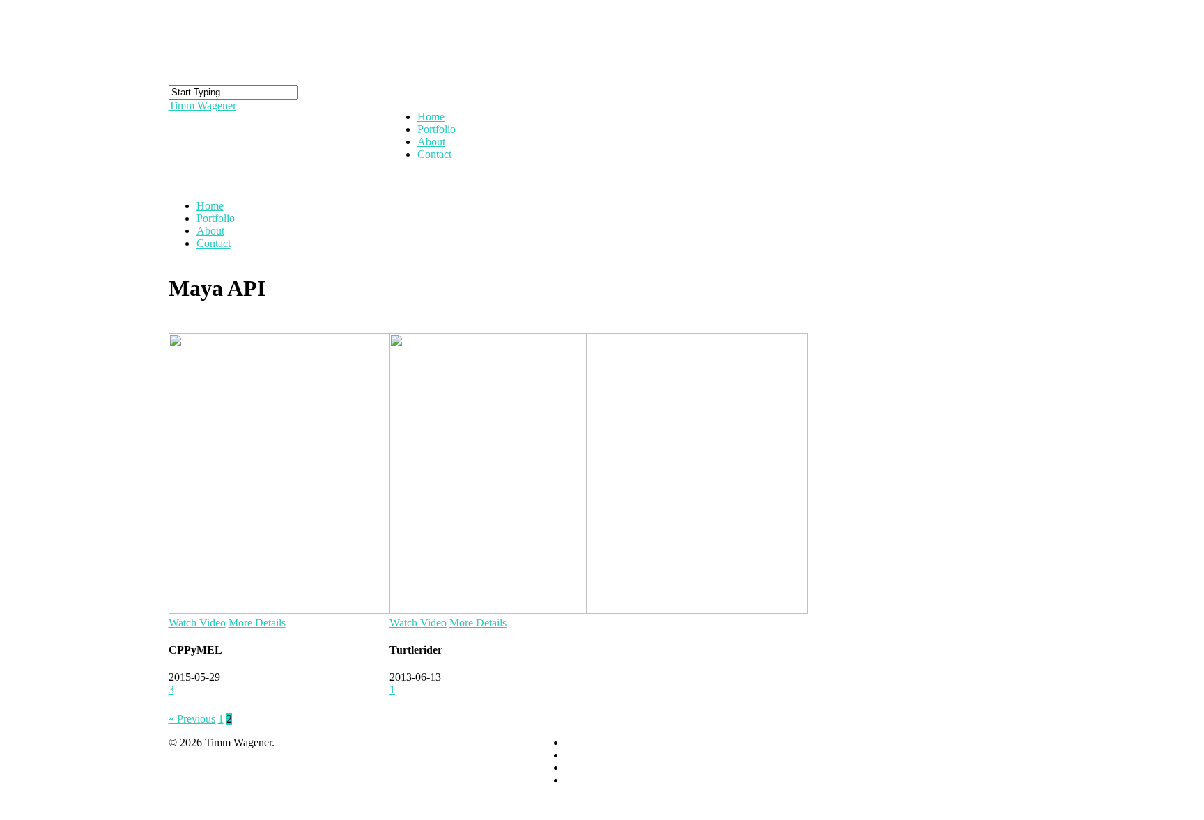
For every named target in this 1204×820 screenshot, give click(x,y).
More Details (257, 623)
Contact (434, 154)
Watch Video (197, 623)
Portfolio (215, 218)
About (210, 231)
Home (210, 206)
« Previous (192, 719)
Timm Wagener (202, 105)
